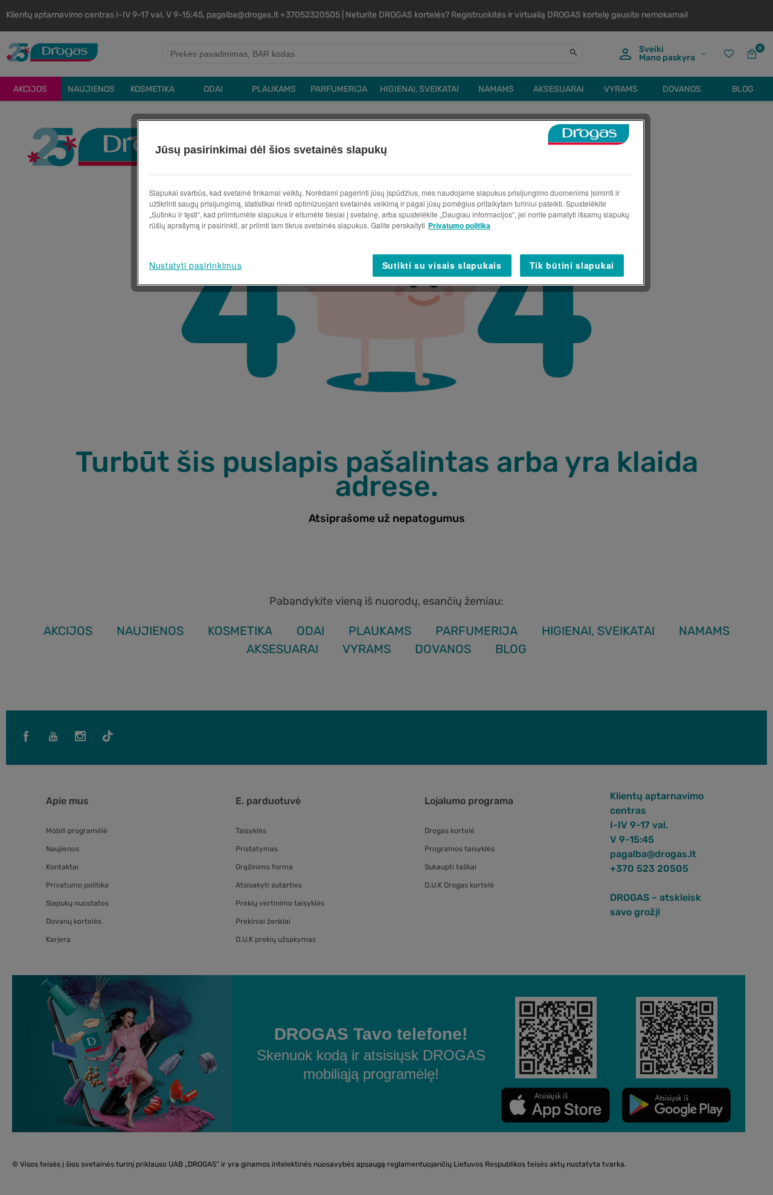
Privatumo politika (459, 225)
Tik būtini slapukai (572, 265)
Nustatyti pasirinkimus (195, 265)
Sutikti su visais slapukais (442, 265)
